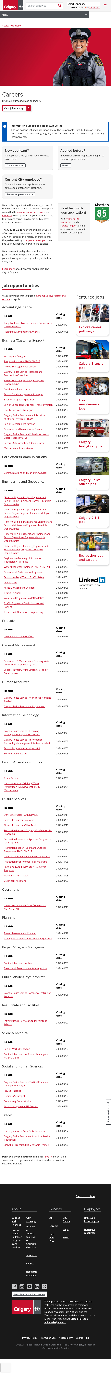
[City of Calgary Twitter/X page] (44, 1287)
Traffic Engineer (12, 593)
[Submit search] (59, 5)
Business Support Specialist (19, 399)
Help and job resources (69, 220)
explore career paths (37, 240)
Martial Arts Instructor (16, 875)
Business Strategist (14, 1096)
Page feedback (108, 1113)
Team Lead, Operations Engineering (23, 612)
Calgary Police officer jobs (90, 482)
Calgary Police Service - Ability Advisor (24, 706)
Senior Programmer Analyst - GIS (22, 748)
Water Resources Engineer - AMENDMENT (27, 566)
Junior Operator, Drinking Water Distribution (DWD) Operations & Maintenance (22, 787)
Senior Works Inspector (17, 1049)
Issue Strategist (12, 1090)
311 (51, 1217)
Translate (94, 7)
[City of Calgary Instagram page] (22, 1287)
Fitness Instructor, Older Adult (20, 825)
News (66, 1237)
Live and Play (51, 1237)
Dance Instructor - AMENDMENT (22, 814)
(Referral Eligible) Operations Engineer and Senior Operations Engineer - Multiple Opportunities (27, 537)
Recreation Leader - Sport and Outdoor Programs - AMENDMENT (25, 849)
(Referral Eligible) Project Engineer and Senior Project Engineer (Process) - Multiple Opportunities (27, 501)
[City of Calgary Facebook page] (14, 1287)
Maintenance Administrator (19, 448)
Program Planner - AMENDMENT (22, 361)
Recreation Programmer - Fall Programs (25, 861)
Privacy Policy (29, 1337)
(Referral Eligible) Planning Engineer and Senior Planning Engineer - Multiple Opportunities (26, 549)
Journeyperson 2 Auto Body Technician (25, 1131)
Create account (15, 165)
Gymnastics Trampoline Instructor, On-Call (27, 856)
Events (30, 1263)
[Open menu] (105, 5)
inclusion (7, 215)
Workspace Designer (15, 356)
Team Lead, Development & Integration (25, 968)
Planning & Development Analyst (21, 331)
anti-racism (39, 212)
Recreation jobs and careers (91, 557)
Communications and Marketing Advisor (25, 472)
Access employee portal (20, 194)
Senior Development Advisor (19, 423)
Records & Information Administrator (24, 443)
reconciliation (24, 212)
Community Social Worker (18, 1101)
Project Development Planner (20, 933)
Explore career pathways (90, 329)
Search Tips (82, 1337)
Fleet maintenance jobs (89, 404)
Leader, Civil (10, 582)
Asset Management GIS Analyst (21, 1106)
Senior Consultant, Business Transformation (28, 404)
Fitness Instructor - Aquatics (19, 820)
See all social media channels (29, 1294)
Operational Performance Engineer (23, 572)
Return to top (85, 1196)
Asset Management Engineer (19, 587)
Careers (53, 1226)
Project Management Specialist (20, 366)
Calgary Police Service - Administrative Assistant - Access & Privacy (24, 417)
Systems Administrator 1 (17, 753)
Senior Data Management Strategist (23, 394)
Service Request (68, 225)
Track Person (11, 778)
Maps (66, 1229)
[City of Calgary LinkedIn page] (37, 1287)
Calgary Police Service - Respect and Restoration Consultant (23, 373)
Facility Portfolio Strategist (18, 410)
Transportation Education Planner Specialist (28, 938)
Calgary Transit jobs (91, 365)
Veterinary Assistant (15, 880)
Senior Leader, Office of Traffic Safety (24, 577)
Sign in (65, 165)
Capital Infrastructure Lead (18, 963)
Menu (5, 14)
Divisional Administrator (17, 389)
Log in (48, 1156)
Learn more (8, 268)
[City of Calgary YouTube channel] (29, 1287)
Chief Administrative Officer (19, 636)
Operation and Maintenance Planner (24, 429)
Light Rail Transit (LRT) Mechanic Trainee (26, 1144)
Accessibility (66, 1337)
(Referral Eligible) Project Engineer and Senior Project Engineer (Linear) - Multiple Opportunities (27, 513)
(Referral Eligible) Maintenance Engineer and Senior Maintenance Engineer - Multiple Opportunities (28, 525)
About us (31, 1255)
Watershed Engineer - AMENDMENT (24, 598)
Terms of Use (48, 1337)
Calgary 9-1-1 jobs (89, 519)
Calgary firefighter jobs (90, 444)
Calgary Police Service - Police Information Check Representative (26, 436)
